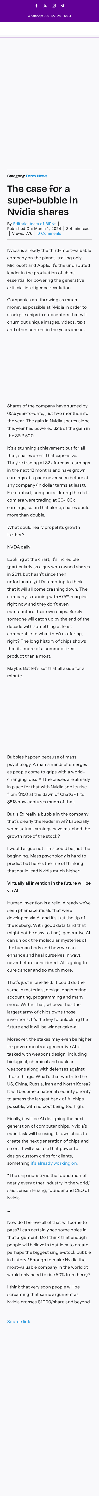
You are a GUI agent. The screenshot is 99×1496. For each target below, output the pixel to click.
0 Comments (49, 233)
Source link (18, 1321)
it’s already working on (54, 1163)
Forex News (37, 176)
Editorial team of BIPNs (34, 223)
